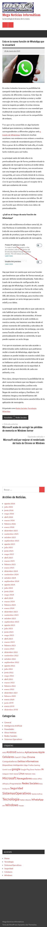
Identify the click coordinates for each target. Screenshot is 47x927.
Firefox (31, 765)
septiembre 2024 (11, 581)
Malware (28, 774)
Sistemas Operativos (13, 739)
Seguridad (16, 788)
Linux (21, 773)
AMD (4, 752)
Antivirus (20, 752)
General (7, 722)
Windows (11, 805)
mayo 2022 (9, 675)
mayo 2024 (9, 594)
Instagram (5, 774)
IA (42, 769)
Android (11, 752)
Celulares (8, 756)
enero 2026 (9, 527)
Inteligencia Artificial (13, 725)
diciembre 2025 (11, 530)
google (16, 769)
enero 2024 (9, 608)
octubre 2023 (10, 618)
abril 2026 (8, 517)
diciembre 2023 (11, 611)
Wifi (3, 805)
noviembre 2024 (11, 574)
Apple (41, 752)
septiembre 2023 (11, 621)
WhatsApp (6, 411)
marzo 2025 (9, 561)
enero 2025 (9, 567)
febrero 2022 (10, 686)
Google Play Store (27, 769)
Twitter (22, 800)
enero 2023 (9, 648)
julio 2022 (8, 669)
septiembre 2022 (11, 662)
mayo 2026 (9, 513)
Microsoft (9, 778)
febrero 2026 (10, 523)
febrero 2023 (10, 645)
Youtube (21, 805)
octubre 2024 (10, 578)
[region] (23, 465)
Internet (15, 774)
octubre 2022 (10, 659)
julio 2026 (8, 507)
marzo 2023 (9, 642)
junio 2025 (8, 551)
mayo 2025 (9, 554)
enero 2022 (9, 689)
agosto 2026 (9, 503)
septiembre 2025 (11, 540)
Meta (33, 774)
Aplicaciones (31, 752)
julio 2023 (8, 628)
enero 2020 (9, 699)
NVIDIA (34, 779)
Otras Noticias (10, 732)
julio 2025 (8, 547)
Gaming (37, 765)
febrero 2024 (10, 605)
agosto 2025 (9, 544)
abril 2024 (8, 598)
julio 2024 (8, 588)
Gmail (9, 770)
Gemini (4, 769)
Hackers (38, 769)
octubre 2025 (10, 537)
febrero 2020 (10, 696)
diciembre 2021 (11, 692)
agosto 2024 (9, 584)
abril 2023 (8, 638)
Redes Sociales (21, 408)
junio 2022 (8, 672)
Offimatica (5, 784)
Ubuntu (28, 800)
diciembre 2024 (11, 571)
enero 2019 (9, 706)
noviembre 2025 (11, 534)
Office (39, 779)
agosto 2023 (9, 625)
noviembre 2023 (11, 615)
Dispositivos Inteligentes (12, 765)
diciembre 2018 (11, 709)
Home (7, 858)
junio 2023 (8, 632)
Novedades (8, 417)
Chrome (31, 756)
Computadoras (9, 761)
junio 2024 (8, 591)
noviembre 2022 (11, 655)
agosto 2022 (9, 665)
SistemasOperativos (16, 793)
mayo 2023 (9, 635)
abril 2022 (8, 679)
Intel (11, 774)
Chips (24, 757)
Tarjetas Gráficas (36, 794)
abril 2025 (8, 557)
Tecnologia (32, 408)
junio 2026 (8, 510)
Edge (26, 765)
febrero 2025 (10, 564)
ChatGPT (17, 757)
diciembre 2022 (11, 652)
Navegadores (24, 778)
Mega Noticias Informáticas (21, 15)
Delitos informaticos (27, 761)
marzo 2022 (9, 682)
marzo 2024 (9, 601)
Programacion (15, 783)
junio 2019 (8, 703)
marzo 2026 (9, 520)
